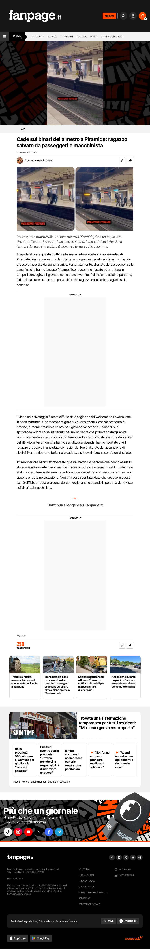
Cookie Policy (86, 886)
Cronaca (21, 636)
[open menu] (4, 36)
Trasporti (66, 36)
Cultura (81, 36)
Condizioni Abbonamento (93, 892)
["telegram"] (59, 832)
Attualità (38, 36)
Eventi (94, 36)
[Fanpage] (20, 857)
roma (17, 36)
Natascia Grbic (43, 160)
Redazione (84, 898)
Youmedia (84, 869)
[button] (130, 160)
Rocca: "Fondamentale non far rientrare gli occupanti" (42, 781)
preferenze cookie (89, 904)
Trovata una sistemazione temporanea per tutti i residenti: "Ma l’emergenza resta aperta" (107, 723)
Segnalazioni (86, 875)
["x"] (38, 832)
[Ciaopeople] (134, 939)
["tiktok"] (8, 832)
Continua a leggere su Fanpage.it (75, 505)
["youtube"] (28, 832)
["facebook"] (49, 832)
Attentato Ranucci (112, 36)
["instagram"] (18, 832)
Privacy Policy (87, 880)
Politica (52, 36)
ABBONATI (109, 16)
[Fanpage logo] (30, 16)
